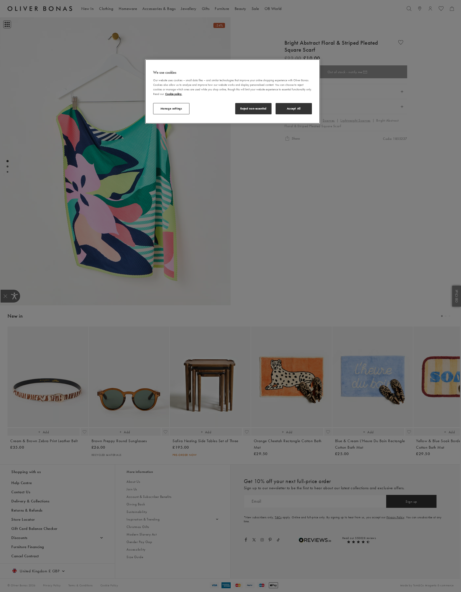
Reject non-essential (253, 108)
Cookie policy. (173, 94)
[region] (232, 91)
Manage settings (171, 108)
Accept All (294, 108)
